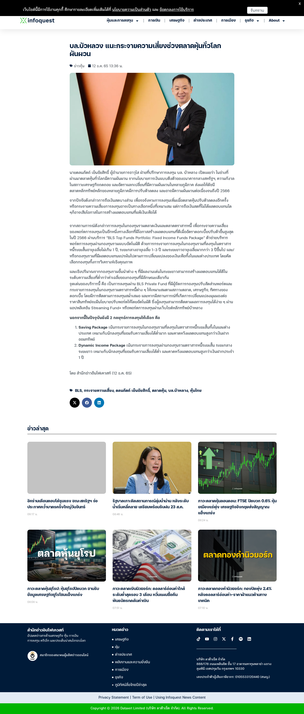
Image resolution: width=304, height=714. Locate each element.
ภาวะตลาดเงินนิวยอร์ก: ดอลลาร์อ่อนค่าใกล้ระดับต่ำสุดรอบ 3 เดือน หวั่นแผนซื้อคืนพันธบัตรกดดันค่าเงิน (149, 595)
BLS (78, 390)
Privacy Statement (114, 697)
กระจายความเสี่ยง (99, 390)
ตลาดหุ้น (159, 390)
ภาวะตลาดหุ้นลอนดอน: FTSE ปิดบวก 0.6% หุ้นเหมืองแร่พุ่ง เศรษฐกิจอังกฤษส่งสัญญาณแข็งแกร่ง (237, 507)
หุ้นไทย (196, 390)
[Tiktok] (199, 639)
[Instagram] (215, 639)
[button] (75, 403)
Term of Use (142, 697)
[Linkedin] (249, 639)
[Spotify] (241, 639)
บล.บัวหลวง (178, 390)
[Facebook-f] (232, 639)
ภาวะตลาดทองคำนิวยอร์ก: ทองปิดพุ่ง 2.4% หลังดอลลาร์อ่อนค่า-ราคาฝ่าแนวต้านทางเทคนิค (235, 595)
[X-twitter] (224, 639)
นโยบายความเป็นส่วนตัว (131, 9)
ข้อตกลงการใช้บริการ (177, 9)
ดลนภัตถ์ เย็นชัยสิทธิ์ (133, 390)
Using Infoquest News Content (181, 697)
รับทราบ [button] (257, 10)
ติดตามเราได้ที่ (209, 630)
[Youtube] (207, 639)
